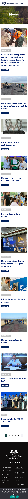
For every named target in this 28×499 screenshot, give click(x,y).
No (17, 496)
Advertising (19, 477)
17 (19, 435)
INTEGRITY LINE (19, 484)
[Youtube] (15, 462)
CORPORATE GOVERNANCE (19, 468)
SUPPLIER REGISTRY (7, 467)
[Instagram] (12, 462)
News (3, 414)
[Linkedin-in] (17, 462)
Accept (12, 496)
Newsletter (5, 50)
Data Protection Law (20, 473)
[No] (26, 493)
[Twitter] (10, 462)
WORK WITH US (6, 471)
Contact (18, 480)
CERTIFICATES (6, 474)
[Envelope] (19, 462)
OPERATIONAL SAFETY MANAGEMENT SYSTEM (6, 480)
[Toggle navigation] (22, 3)
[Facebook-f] (8, 462)
